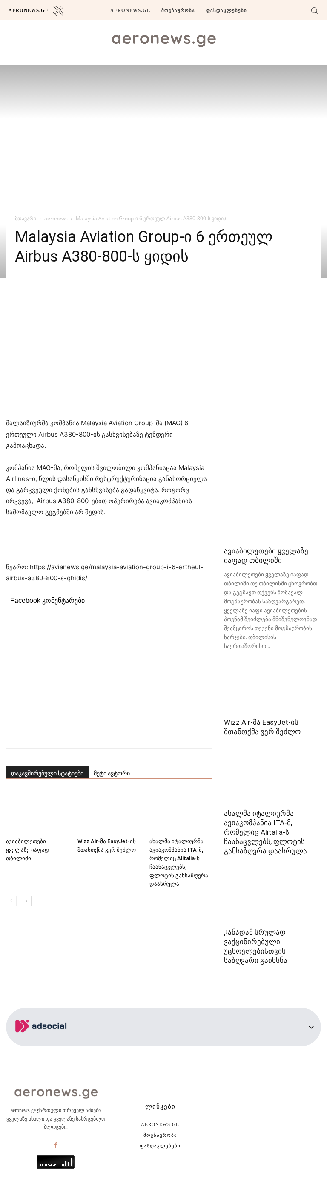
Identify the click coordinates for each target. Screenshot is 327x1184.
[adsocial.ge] (42, 1041)
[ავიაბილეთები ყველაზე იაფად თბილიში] (37, 812)
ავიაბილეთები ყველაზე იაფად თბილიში (27, 849)
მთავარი (25, 218)
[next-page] (26, 901)
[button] (314, 10)
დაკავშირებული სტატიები (47, 773)
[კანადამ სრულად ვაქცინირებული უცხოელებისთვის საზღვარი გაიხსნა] (272, 898)
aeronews (56, 218)
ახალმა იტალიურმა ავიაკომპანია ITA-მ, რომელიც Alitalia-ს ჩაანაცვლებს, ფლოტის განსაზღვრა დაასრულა (265, 832)
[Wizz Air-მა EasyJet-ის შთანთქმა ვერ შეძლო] (108, 812)
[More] (160, 730)
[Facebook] (56, 1146)
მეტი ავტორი (112, 773)
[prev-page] (11, 901)
